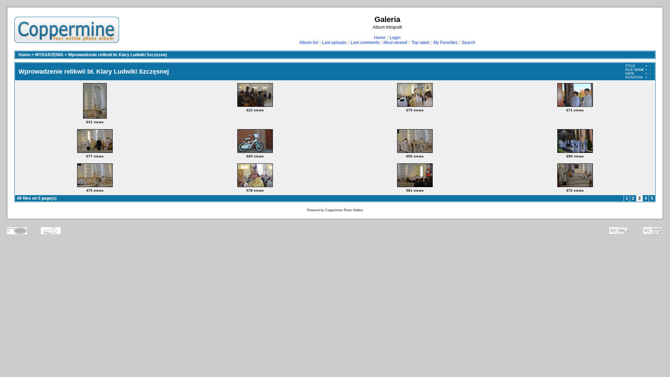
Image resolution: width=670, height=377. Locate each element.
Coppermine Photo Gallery (344, 210)
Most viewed (395, 42)
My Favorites (445, 42)
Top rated (420, 42)
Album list (308, 42)
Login (395, 37)
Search (468, 42)
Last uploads (334, 42)
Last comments (365, 42)
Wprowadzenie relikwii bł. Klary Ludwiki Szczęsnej (117, 54)
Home (380, 37)
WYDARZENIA (49, 54)
